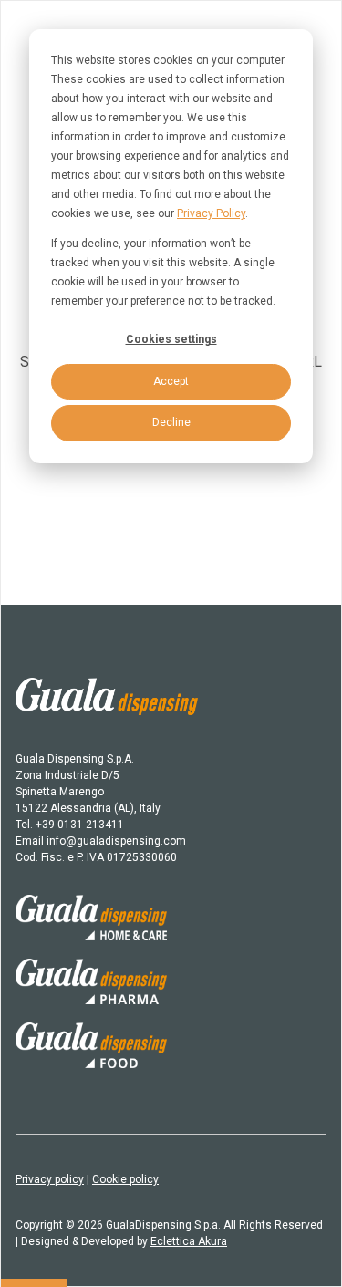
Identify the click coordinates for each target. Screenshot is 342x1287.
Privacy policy (50, 1179)
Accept (171, 381)
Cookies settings (171, 339)
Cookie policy (125, 1179)
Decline (171, 422)
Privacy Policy (211, 213)
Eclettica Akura (188, 1241)
